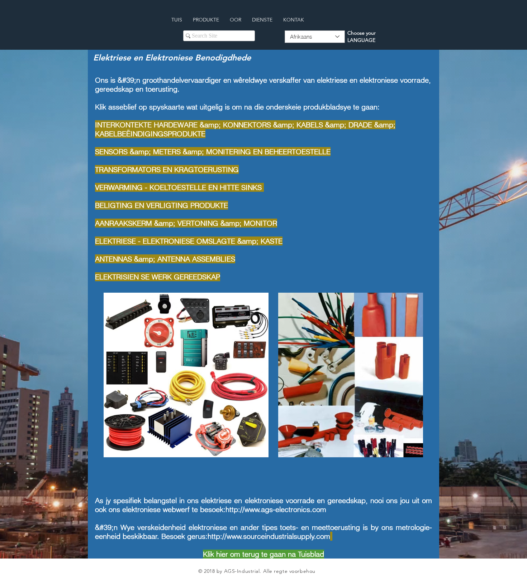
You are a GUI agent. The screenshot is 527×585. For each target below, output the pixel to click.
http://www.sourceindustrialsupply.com (269, 536)
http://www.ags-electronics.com (275, 509)
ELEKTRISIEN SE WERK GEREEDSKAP (157, 276)
